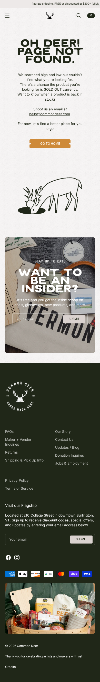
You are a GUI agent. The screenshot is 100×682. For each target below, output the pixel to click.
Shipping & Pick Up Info (24, 460)
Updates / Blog (67, 447)
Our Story (63, 431)
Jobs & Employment (71, 463)
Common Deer (27, 646)
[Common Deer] (50, 15)
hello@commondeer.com (49, 114)
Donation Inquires (69, 455)
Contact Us (64, 439)
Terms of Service (19, 488)
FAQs (9, 431)
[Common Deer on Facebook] (8, 557)
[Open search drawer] (79, 16)
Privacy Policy (17, 480)
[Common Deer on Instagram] (17, 557)
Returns (11, 452)
